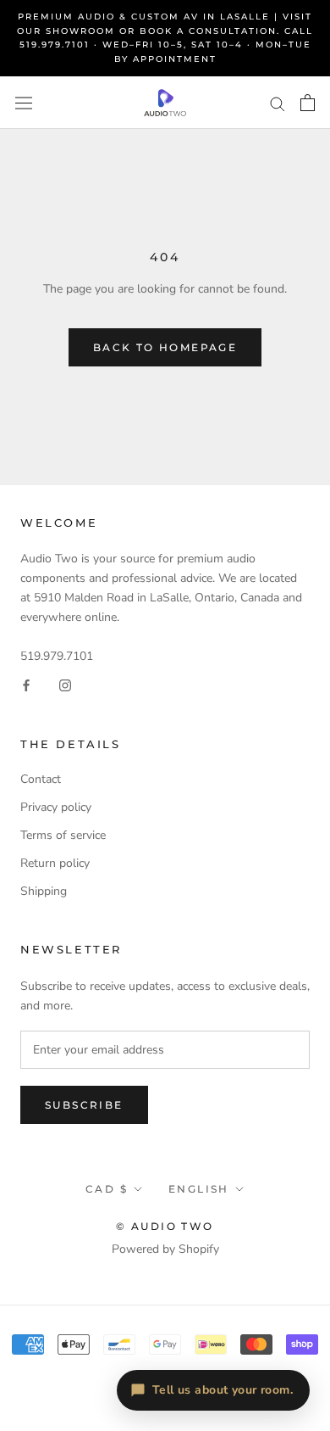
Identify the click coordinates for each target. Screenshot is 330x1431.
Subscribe (84, 1104)
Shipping (43, 891)
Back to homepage (165, 347)
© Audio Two (164, 1226)
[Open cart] (307, 102)
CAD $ (106, 1188)
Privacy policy (55, 807)
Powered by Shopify (165, 1249)
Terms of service (63, 835)
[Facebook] (26, 685)
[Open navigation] (23, 103)
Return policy (55, 863)
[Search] (277, 103)
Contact (40, 779)
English (198, 1188)
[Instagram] (65, 685)
